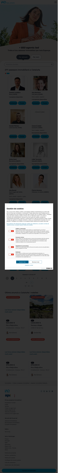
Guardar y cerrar (29, 265)
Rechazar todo (35, 262)
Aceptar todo (22, 262)
